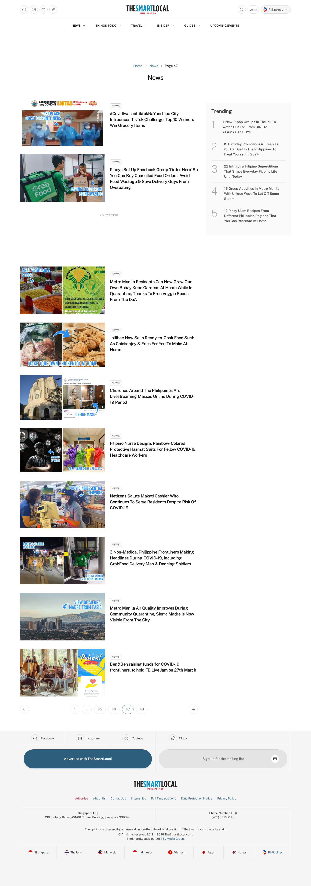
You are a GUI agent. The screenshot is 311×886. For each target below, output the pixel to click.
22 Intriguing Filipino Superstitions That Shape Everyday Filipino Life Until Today (251, 171)
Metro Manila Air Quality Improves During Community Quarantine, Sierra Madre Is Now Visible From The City (152, 614)
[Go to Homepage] (147, 9)
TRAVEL (136, 25)
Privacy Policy (226, 798)
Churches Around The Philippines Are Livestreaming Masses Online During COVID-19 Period (152, 396)
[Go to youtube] (44, 9)
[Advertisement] (109, 236)
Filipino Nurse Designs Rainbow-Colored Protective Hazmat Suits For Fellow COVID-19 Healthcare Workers (152, 449)
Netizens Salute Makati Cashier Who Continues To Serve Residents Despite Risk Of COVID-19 (153, 501)
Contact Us (118, 798)
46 (114, 709)
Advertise (81, 798)
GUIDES (189, 25)
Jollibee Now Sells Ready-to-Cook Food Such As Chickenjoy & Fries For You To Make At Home (152, 343)
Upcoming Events (224, 25)
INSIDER (163, 25)
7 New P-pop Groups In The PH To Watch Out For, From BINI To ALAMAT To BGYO (249, 127)
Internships (138, 798)
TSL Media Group (172, 838)
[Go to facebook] (24, 9)
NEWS (76, 25)
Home (138, 66)
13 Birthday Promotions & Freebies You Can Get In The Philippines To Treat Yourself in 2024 (251, 149)
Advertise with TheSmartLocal (88, 759)
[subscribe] (275, 759)
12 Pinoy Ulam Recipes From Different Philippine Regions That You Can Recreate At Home (250, 216)
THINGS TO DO (106, 25)
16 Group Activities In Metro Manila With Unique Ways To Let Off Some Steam (251, 194)
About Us (99, 798)
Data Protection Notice (196, 798)
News (153, 66)
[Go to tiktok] (53, 9)
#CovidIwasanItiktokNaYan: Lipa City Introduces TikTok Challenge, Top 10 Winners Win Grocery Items (152, 119)
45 (100, 709)
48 (142, 709)
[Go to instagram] (34, 9)
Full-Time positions (163, 798)
